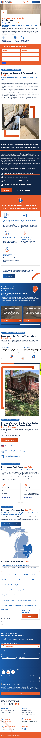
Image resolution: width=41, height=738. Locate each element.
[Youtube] (25, 729)
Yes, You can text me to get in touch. (11, 684)
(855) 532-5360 (25, 2)
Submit (4, 62)
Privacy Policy (8, 690)
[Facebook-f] (22, 729)
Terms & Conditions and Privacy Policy (8, 735)
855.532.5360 (8, 721)
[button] (10, 324)
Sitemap (18, 735)
